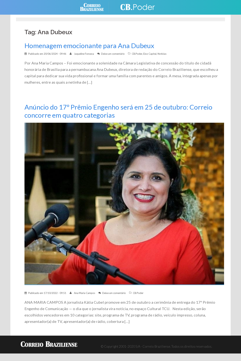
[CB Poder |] (135, 7)
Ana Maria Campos (84, 292)
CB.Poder (137, 53)
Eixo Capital (149, 53)
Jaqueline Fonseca (84, 53)
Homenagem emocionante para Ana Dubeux (89, 46)
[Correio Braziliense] (95, 7)
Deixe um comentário (113, 53)
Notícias (162, 53)
